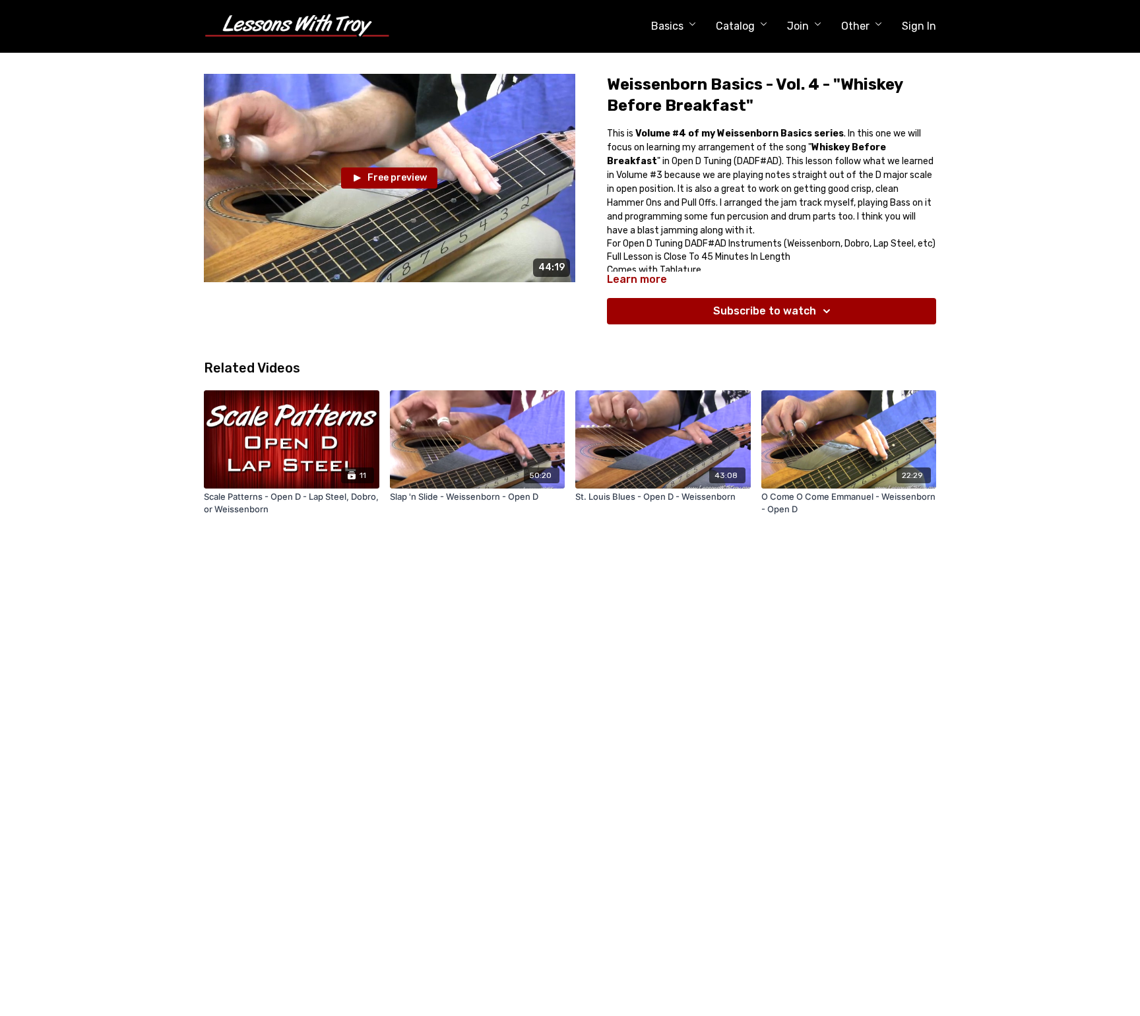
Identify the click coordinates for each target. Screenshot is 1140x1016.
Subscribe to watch (764, 311)
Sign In (919, 26)
